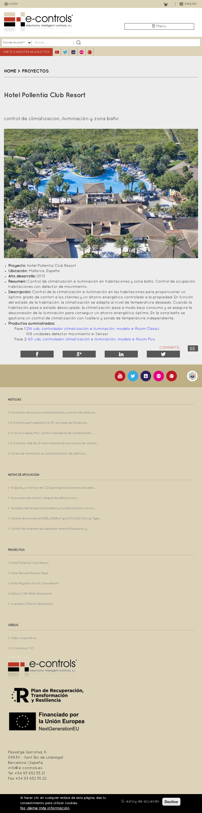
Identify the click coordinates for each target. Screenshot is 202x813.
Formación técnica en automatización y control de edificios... (54, 412)
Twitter (163, 354)
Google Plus (79, 354)
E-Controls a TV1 (22, 648)
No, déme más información (45, 808)
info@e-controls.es (25, 768)
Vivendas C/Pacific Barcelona (32, 604)
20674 (193, 348)
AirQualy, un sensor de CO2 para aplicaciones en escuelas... (53, 488)
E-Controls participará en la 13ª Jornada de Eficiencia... (50, 423)
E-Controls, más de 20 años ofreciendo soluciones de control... (55, 443)
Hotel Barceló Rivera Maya (29, 573)
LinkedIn (121, 354)
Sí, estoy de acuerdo (140, 801)
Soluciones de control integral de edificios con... (45, 498)
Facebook (37, 354)
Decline (171, 802)
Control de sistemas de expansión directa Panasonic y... (50, 529)
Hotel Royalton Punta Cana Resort (35, 583)
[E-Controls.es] (52, 23)
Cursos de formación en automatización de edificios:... (49, 453)
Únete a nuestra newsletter (26, 52)
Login (13, 4)
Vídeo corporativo (24, 638)
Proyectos (35, 71)
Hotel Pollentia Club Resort (30, 563)
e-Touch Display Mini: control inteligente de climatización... (52, 433)
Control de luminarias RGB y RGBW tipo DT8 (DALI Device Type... (56, 518)
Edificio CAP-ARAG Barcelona (31, 593)
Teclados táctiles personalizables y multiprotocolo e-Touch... (53, 508)
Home (10, 71)
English (191, 4)
